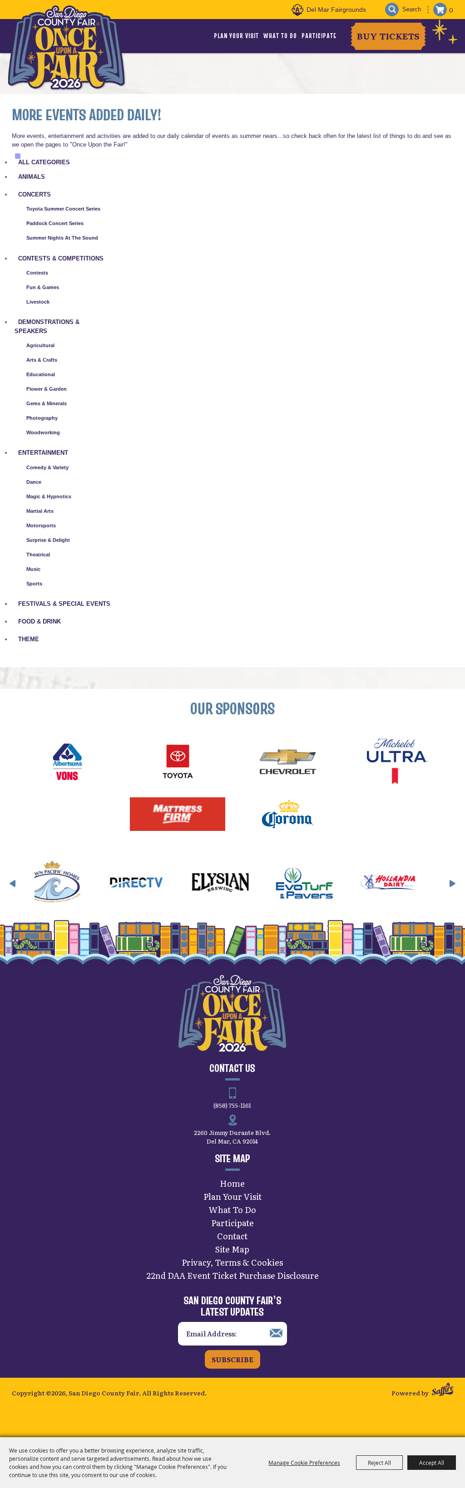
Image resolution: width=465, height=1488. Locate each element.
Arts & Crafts (41, 360)
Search (392, 10)
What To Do (280, 35)
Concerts (34, 194)
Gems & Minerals (46, 403)
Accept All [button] (431, 1462)
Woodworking (43, 432)
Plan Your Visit (236, 35)
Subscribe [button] (232, 1359)
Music (33, 569)
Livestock (37, 301)
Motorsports (41, 525)
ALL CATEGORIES (44, 162)
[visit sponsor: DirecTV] (107, 884)
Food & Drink (39, 621)
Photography (42, 418)
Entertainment (43, 452)
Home (232, 1183)
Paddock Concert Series (55, 223)
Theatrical (38, 554)
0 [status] (451, 9)
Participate (319, 35)
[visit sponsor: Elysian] (191, 884)
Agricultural (40, 345)
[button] (12, 883)
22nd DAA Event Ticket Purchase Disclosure (232, 1275)
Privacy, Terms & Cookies (232, 1262)
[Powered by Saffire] (442, 1390)
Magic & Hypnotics (48, 496)
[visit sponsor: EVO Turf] (275, 884)
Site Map (232, 1249)
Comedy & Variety (47, 467)
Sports (34, 583)
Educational (40, 374)
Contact (232, 1236)
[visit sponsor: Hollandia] (359, 884)
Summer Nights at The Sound (62, 238)
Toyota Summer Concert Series (63, 208)
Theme (28, 639)
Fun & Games (42, 287)
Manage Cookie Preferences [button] (304, 1462)
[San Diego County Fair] (66, 47)
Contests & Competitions (61, 258)
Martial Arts (40, 511)
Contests (37, 272)
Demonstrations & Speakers (47, 326)
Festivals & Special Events (64, 603)
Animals (31, 176)
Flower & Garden (46, 389)
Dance (33, 482)
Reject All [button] (379, 1462)
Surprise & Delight (48, 540)
